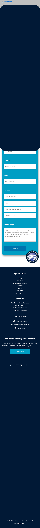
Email (6, 176)
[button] (20, 351)
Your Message (9, 225)
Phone (7, 161)
